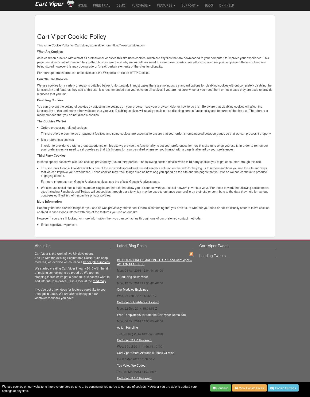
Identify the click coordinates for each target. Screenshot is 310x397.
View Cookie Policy (251, 388)
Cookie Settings (285, 388)
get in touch (49, 293)
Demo (120, 5)
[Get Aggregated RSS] (191, 253)
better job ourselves (96, 262)
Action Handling (127, 327)
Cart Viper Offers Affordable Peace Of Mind (145, 353)
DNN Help (226, 5)
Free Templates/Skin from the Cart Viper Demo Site (151, 315)
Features (165, 5)
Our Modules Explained (132, 289)
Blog (209, 5)
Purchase (140, 5)
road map (99, 281)
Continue (222, 388)
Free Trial (101, 5)
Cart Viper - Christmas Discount (138, 302)
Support (189, 5)
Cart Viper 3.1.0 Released (134, 378)
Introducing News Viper (132, 277)
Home (82, 5)
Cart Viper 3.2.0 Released (134, 340)
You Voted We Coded (131, 365)
